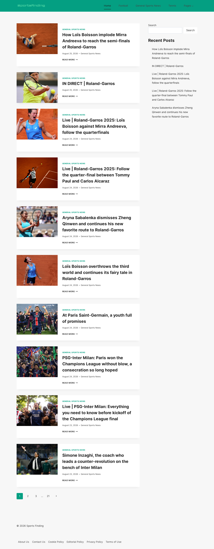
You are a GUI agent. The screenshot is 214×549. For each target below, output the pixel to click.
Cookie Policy (56, 541)
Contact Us (38, 541)
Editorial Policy (75, 541)
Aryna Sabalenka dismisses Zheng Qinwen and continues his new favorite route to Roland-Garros (96, 223)
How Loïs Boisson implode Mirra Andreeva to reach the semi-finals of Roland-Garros (96, 40)
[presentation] (37, 38)
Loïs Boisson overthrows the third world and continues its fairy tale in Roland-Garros (97, 272)
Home (107, 5)
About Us (23, 541)
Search (152, 25)
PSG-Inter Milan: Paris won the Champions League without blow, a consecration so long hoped (97, 363)
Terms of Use (113, 541)
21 (48, 496)
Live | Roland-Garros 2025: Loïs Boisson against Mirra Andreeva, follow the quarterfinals (94, 126)
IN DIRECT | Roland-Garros (88, 83)
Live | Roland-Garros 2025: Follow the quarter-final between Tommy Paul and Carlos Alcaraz (96, 175)
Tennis (172, 5)
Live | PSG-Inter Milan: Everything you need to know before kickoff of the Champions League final (96, 412)
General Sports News (148, 5)
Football (123, 5)
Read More (70, 59)
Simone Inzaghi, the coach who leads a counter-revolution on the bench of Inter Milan (95, 461)
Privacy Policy (95, 541)
